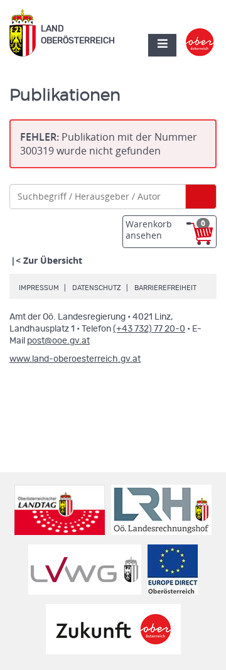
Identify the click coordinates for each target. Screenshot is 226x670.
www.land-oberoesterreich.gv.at (75, 359)
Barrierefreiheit (165, 287)
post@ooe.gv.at (58, 341)
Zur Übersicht (52, 260)
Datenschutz (96, 287)
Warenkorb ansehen (165, 229)
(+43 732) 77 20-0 (149, 329)
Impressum (39, 287)
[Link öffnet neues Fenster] (200, 34)
